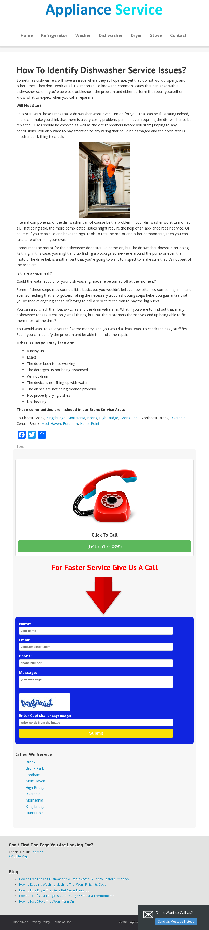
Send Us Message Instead (176, 921)
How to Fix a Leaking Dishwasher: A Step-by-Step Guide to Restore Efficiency (74, 879)
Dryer (136, 35)
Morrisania (76, 417)
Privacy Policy (40, 922)
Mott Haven (51, 423)
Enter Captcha (45, 715)
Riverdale (178, 417)
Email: (24, 640)
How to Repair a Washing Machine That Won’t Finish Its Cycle (62, 884)
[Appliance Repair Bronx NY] (104, 10)
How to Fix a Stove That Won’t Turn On (46, 901)
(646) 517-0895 (104, 546)
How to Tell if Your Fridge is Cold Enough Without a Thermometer (66, 896)
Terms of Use (62, 922)
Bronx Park (129, 417)
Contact (178, 35)
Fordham (70, 423)
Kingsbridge (56, 417)
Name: (25, 623)
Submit (96, 733)
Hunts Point (89, 423)
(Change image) (58, 716)
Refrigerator (54, 35)
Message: (28, 672)
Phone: (25, 656)
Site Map (37, 852)
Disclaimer (20, 922)
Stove (156, 35)
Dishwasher (111, 35)
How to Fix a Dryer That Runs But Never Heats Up (54, 890)
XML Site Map (18, 856)
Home (27, 35)
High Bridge (108, 417)
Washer (83, 35)
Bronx (92, 417)
